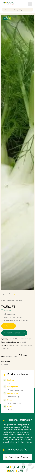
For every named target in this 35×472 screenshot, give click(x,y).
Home (3, 300)
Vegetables (10, 300)
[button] (30, 4)
